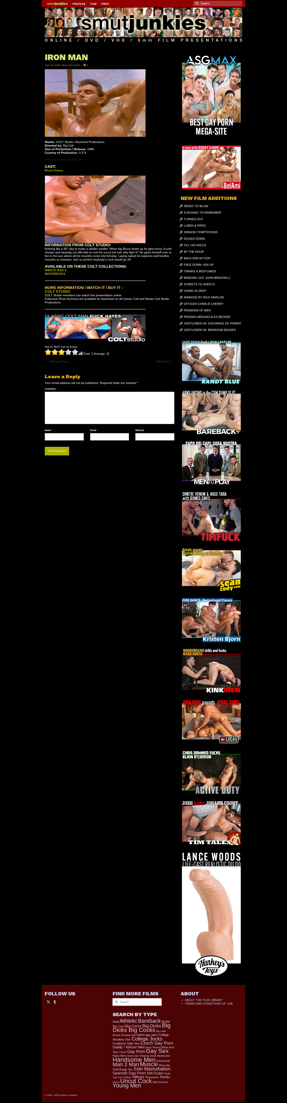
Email (94, 430)
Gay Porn (136, 1051)
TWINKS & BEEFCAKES (200, 271)
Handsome (163, 1055)
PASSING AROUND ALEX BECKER (207, 317)
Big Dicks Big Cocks (142, 1027)
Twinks (164, 1077)
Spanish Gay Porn (129, 1073)
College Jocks (147, 1039)
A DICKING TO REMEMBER (202, 212)
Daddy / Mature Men (129, 1047)
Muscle (149, 1064)
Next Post (163, 361)
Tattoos (138, 1077)
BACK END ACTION (197, 258)
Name (49, 430)
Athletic (128, 1021)
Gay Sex (157, 1050)
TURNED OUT (193, 219)
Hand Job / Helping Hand (141, 1055)
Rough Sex (126, 1069)
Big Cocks (133, 1026)
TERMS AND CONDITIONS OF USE (209, 1003)
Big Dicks (151, 1025)
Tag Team (118, 1077)
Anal (116, 1021)
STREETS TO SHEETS (199, 284)
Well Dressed (160, 1082)
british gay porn (147, 1035)
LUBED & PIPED (195, 225)
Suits (167, 1073)
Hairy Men (119, 1055)
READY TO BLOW (196, 206)
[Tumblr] (55, 1001)
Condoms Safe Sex (126, 1043)
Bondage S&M (128, 1035)
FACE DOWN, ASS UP (198, 264)
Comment (51, 389)
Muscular (164, 1065)
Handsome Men (134, 1059)
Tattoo (127, 1077)
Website (139, 430)
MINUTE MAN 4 (55, 270)
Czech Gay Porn (156, 1043)
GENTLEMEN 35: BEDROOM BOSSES (210, 330)
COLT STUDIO (57, 291)
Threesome (152, 1077)
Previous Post (59, 361)
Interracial (163, 1060)
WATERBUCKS (55, 273)
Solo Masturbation (152, 1068)
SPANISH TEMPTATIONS (201, 232)
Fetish (122, 1052)
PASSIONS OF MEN (197, 310)
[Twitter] (48, 1001)
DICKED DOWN (194, 238)
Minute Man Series (71, 65)
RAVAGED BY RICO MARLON (204, 297)
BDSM (166, 1021)
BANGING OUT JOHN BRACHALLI (207, 277)
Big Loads (161, 1031)
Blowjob (116, 1035)
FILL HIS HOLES (195, 245)
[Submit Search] (196, 3)
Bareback (149, 1021)
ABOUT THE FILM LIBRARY (204, 1000)
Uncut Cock (136, 1081)
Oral (115, 1069)
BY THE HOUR (194, 251)
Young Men (127, 1085)
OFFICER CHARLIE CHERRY (203, 304)
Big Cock (118, 1026)
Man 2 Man (126, 1064)
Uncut (116, 1082)
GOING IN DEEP (195, 290)
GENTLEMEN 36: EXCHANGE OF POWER (212, 323)
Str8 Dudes (155, 1073)
